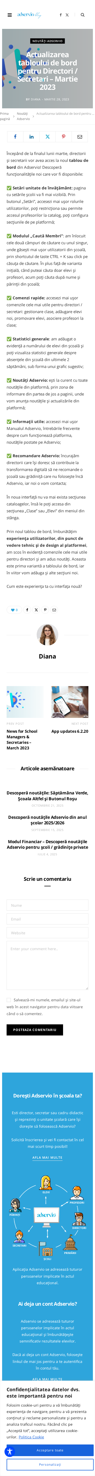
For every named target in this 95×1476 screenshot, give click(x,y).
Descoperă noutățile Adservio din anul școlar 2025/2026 (47, 820)
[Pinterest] (63, 136)
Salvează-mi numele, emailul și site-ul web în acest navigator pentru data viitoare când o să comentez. (45, 1006)
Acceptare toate (50, 1450)
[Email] (80, 136)
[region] (47, 1428)
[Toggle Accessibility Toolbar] (10, 1451)
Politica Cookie (31, 1436)
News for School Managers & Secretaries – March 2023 (22, 739)
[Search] (79, 15)
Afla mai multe (47, 1157)
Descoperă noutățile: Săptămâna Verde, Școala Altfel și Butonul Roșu (47, 796)
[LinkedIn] (31, 136)
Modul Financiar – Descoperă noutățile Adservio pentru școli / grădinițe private (47, 844)
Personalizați (50, 1464)
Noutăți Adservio (47, 41)
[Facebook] (15, 136)
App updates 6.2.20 (69, 731)
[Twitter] (47, 136)
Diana (35, 99)
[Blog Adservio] (31, 15)
